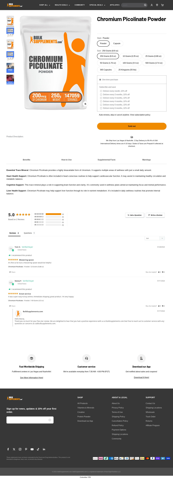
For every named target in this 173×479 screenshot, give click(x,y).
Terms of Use (117, 412)
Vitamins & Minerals (85, 408)
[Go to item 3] (10, 68)
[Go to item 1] (10, 21)
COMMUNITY (80, 5)
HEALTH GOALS (61, 5)
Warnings (146, 160)
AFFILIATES (115, 5)
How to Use (66, 160)
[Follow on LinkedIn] (44, 449)
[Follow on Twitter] (14, 449)
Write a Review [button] (156, 215)
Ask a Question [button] (136, 215)
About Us (116, 403)
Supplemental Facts (106, 160)
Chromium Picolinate (15, 267)
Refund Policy (118, 425)
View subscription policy (140, 115)
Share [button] (13, 272)
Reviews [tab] (12, 233)
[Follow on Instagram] (20, 449)
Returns (149, 421)
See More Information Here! (31, 378)
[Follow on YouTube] (32, 449)
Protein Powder (83, 417)
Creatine (81, 412)
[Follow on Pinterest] (26, 449)
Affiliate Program (153, 425)
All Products (82, 403)
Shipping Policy (118, 417)
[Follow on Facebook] (8, 449)
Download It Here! (141, 377)
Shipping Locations (120, 434)
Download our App (85, 421)
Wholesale (150, 412)
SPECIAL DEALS (96, 5)
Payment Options (119, 430)
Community (116, 439)
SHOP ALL (43, 5)
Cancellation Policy (120, 421)
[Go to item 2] (10, 33)
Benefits (26, 160)
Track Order (150, 417)
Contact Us (150, 403)
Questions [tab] (28, 233)
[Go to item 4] (10, 80)
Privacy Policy (118, 408)
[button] (159, 272)
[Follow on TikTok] (38, 449)
